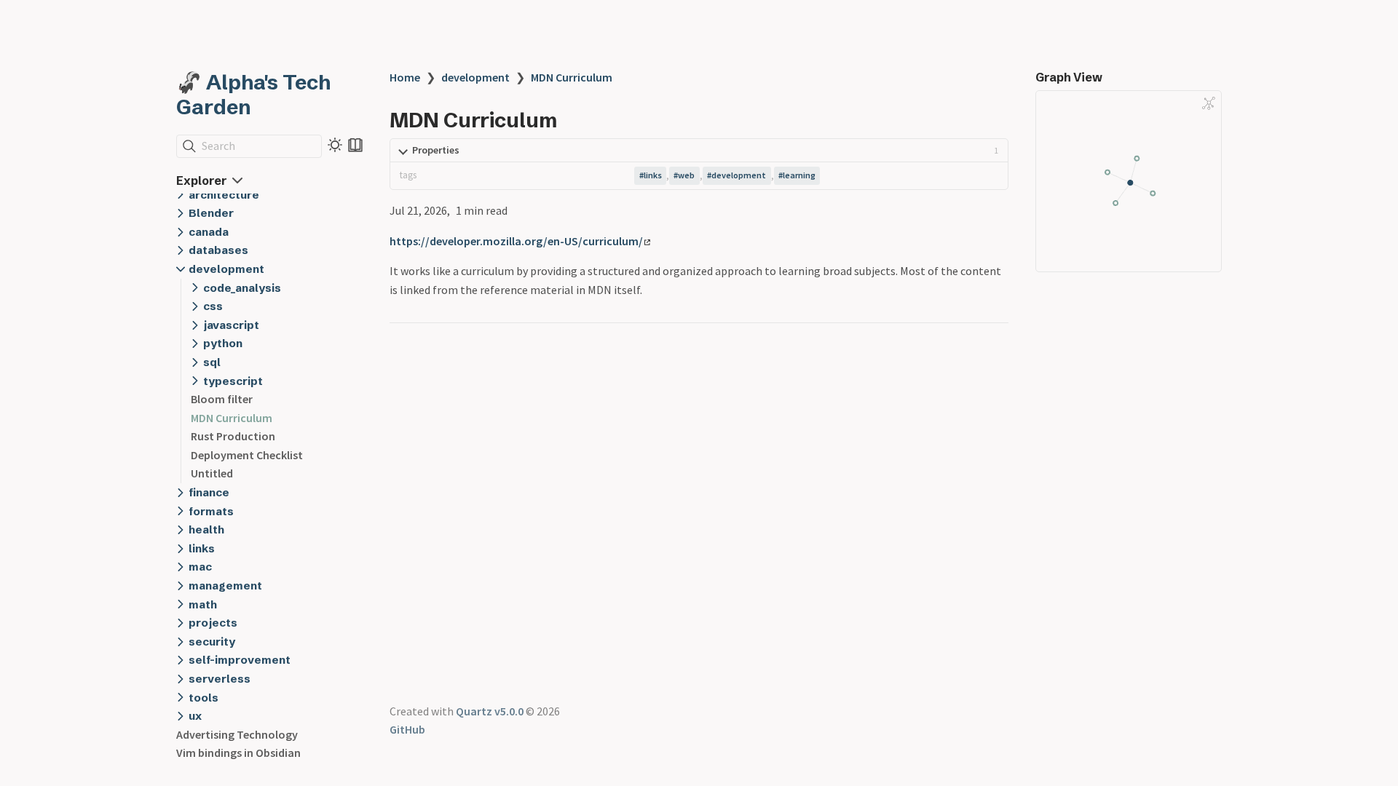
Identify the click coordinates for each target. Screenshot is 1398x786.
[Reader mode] (355, 144)
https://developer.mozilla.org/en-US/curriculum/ (516, 241)
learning (799, 175)
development (475, 77)
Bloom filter (222, 399)
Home (405, 77)
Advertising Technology (237, 734)
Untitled (212, 473)
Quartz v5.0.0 (490, 711)
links (653, 175)
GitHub (407, 729)
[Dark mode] (335, 144)
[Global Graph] (1208, 103)
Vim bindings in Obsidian (238, 752)
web (686, 175)
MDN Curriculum (231, 417)
